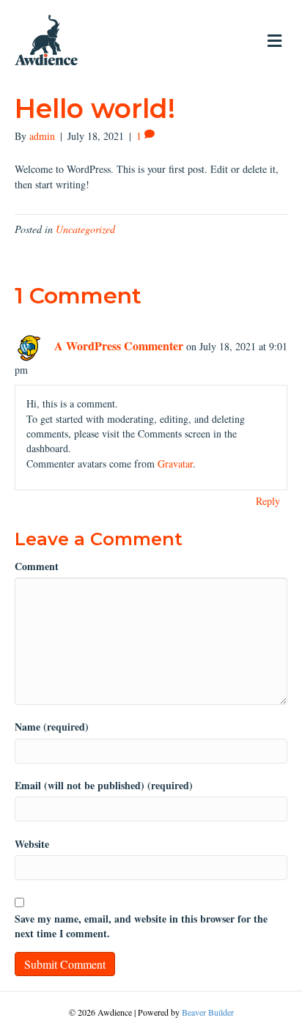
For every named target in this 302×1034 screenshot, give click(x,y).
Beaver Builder (208, 1012)
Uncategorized (85, 229)
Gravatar (175, 463)
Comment (37, 566)
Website (32, 844)
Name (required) (52, 727)
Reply (268, 501)
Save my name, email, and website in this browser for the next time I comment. (141, 926)
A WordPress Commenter (118, 345)
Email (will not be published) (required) (104, 785)
